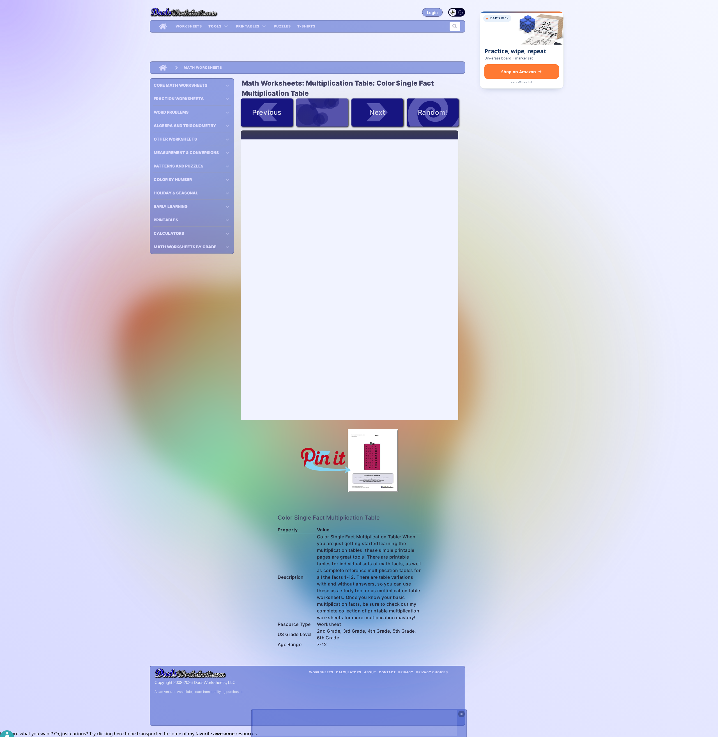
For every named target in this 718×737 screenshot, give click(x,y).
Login (432, 12)
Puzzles (282, 26)
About (370, 672)
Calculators (348, 672)
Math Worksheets (203, 67)
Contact (387, 672)
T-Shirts (306, 26)
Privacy (405, 672)
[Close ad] (461, 714)
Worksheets (189, 26)
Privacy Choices (432, 672)
